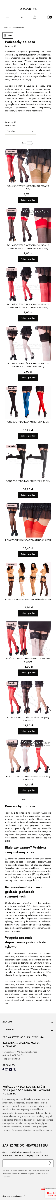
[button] (7, 17)
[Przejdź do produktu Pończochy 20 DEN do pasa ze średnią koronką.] (28, 756)
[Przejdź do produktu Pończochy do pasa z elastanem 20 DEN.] (28, 520)
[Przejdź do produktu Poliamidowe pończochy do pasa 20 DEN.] (28, 166)
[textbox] (20, 131)
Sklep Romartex (13, 27)
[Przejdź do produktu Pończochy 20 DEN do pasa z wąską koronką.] (28, 698)
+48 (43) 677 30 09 (13, 1055)
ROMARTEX (28, 8)
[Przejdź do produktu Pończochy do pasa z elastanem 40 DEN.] (28, 579)
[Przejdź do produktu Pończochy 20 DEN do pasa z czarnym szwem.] (28, 638)
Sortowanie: (10, 125)
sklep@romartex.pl (11, 1058)
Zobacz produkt (28, 200)
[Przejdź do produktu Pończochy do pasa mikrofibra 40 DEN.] (28, 402)
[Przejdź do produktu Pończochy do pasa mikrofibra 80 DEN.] (28, 461)
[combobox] (20, 131)
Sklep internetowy (12, 1196)
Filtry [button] (10, 35)
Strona (24, 143)
